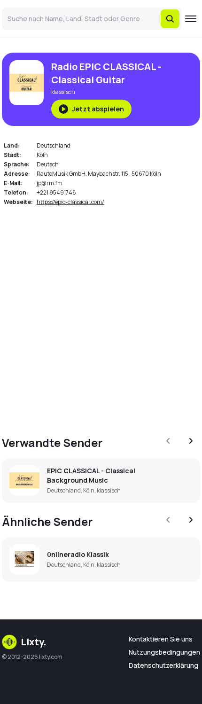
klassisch (63, 92)
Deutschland (53, 145)
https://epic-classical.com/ (70, 202)
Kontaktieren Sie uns (161, 638)
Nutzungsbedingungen (164, 652)
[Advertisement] (101, 315)
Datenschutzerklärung (163, 665)
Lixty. (34, 641)
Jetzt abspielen (98, 108)
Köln (42, 155)
